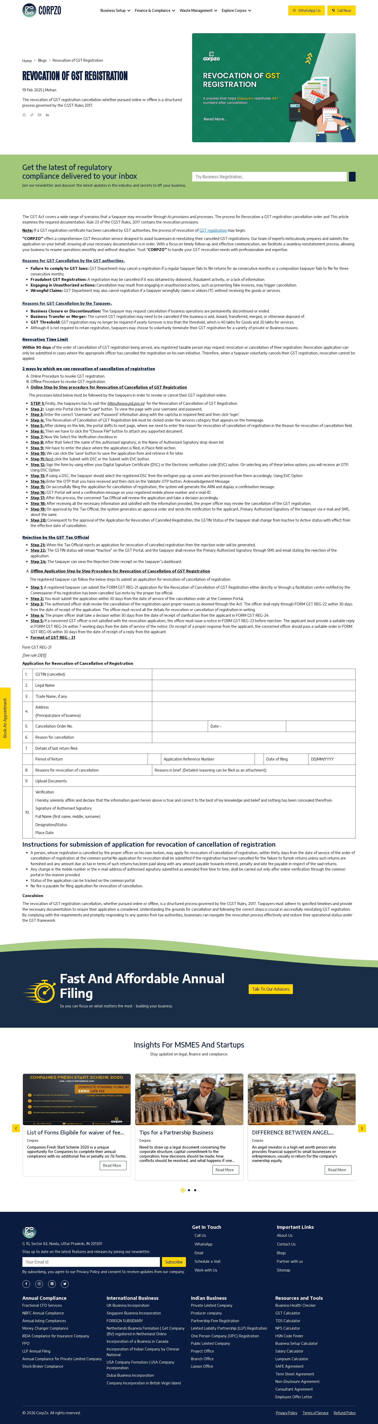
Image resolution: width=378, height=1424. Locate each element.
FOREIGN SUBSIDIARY (125, 1320)
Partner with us (290, 1261)
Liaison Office (202, 1366)
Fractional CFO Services (42, 1305)
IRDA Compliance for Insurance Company (55, 1335)
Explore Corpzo (234, 10)
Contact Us (286, 1244)
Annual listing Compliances (44, 1320)
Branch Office (202, 1358)
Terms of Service (315, 1413)
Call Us (200, 1235)
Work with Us (206, 1270)
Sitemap (283, 1270)
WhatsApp (203, 1244)
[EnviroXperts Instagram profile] (39, 1284)
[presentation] (16, 1128)
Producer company (206, 1313)
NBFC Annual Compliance (43, 1313)
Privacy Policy (286, 1413)
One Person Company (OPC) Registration (225, 1335)
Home (27, 61)
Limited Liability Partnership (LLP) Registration (229, 1328)
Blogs (42, 60)
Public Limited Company (210, 1343)
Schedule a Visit (208, 1261)
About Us (284, 1235)
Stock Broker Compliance (42, 1366)
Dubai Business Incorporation (130, 1375)
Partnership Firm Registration (215, 1320)
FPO (26, 1343)
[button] (183, 1190)
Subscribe (174, 1262)
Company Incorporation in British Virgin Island (144, 1383)
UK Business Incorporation (128, 1305)
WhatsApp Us (309, 10)
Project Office (202, 1351)
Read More (112, 1165)
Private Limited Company (211, 1305)
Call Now (344, 10)
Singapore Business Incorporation (134, 1313)
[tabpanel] (189, 1128)
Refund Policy (345, 1413)
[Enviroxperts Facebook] (26, 1284)
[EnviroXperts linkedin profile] (52, 1284)
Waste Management (196, 10)
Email (199, 1252)
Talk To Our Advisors (271, 989)
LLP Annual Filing (36, 1351)
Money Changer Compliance (45, 1328)
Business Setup (113, 10)
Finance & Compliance (152, 10)
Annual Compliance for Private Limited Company (62, 1358)
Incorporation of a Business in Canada (137, 1341)
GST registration (213, 230)
